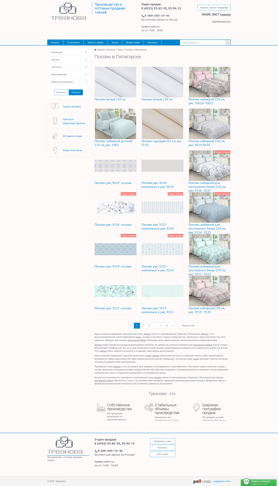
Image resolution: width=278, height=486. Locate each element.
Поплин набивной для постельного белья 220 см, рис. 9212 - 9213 (207, 270)
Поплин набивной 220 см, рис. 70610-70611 (207, 101)
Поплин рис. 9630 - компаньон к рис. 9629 (158, 185)
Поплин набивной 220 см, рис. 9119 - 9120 (207, 310)
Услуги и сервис (96, 42)
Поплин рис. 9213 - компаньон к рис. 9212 (158, 310)
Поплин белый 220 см (157, 99)
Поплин (205, 333)
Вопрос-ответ (133, 42)
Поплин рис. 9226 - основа (113, 225)
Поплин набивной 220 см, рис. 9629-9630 (207, 143)
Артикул (55, 59)
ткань (138, 336)
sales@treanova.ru (221, 21)
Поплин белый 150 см (110, 99)
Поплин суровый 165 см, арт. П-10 (161, 143)
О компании (73, 42)
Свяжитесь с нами (162, 441)
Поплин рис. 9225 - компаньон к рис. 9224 (158, 268)
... (155, 325)
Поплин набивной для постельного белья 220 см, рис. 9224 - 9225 (207, 228)
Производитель (59, 74)
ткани (149, 355)
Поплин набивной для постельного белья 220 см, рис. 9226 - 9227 (207, 187)
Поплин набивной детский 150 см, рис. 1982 (113, 143)
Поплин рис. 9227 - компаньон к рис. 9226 (158, 227)
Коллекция (56, 52)
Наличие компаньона (62, 81)
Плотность (56, 67)
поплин (147, 333)
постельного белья (136, 340)
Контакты (152, 42)
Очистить (61, 92)
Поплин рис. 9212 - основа (113, 308)
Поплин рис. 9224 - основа (113, 266)
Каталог (55, 42)
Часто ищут (162, 454)
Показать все (188, 325)
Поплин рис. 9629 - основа (113, 183)
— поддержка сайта (221, 481)
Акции (115, 42)
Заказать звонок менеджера (214, 7)
